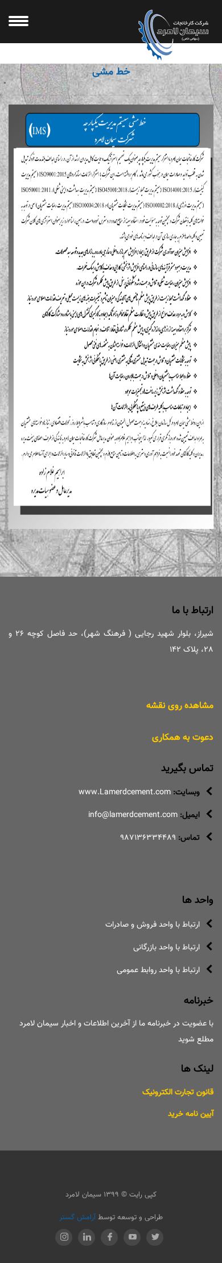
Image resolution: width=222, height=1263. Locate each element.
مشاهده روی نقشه (179, 706)
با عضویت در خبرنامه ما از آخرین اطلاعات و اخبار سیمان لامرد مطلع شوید (116, 1032)
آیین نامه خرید (190, 1114)
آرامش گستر (77, 1217)
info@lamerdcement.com (133, 815)
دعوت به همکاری (182, 738)
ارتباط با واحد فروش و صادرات (152, 925)
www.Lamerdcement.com (125, 792)
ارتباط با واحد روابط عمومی (158, 970)
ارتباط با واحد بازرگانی (166, 947)
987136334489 (148, 838)
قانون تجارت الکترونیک (177, 1092)
